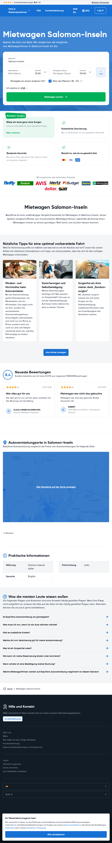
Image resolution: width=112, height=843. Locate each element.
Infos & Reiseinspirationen (17, 10)
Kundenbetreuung (54, 10)
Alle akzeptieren (56, 834)
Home (10, 689)
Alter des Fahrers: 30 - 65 (66, 81)
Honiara (9, 533)
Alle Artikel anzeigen (56, 352)
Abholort (11, 58)
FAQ (39, 10)
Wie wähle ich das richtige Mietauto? (19, 740)
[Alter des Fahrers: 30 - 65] (50, 81)
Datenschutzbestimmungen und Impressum (22, 747)
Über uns (7, 732)
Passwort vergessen (12, 764)
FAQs (5, 736)
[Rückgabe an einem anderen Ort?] (7, 81)
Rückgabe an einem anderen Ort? (27, 81)
